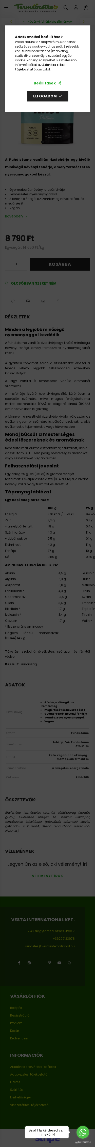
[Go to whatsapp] (83, 1132)
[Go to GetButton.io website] (83, 1141)
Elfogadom (45, 96)
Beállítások (45, 83)
